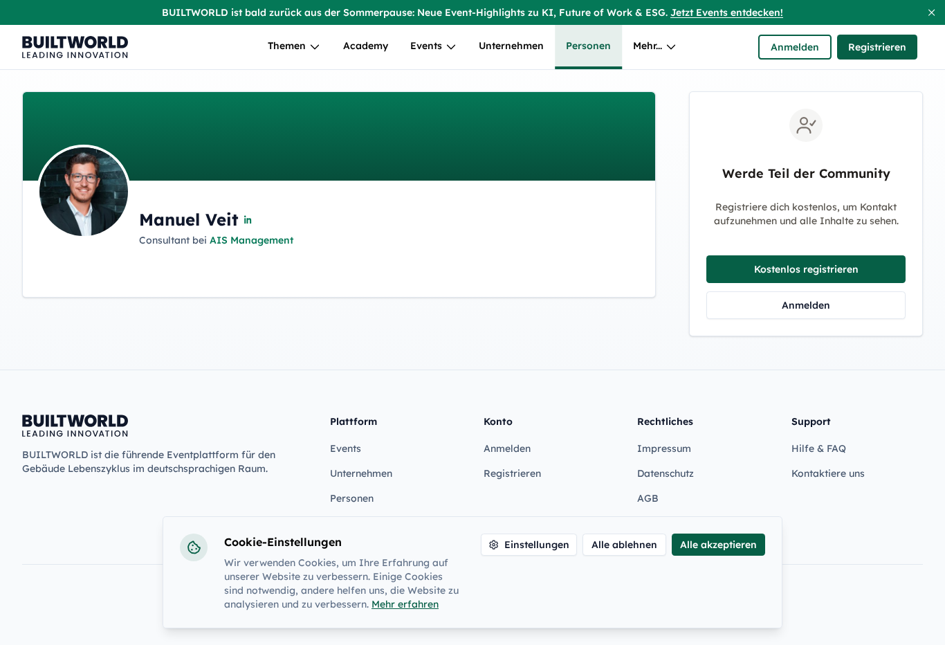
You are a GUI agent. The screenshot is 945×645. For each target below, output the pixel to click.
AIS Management (251, 240)
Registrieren (877, 47)
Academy (365, 45)
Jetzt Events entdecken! (726, 12)
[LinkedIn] (248, 219)
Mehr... (647, 45)
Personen (588, 45)
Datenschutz (665, 473)
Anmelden (795, 47)
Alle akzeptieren (718, 544)
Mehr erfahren (405, 604)
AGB (648, 498)
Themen (287, 45)
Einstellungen (536, 544)
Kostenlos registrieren (806, 269)
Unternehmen (511, 45)
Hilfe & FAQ (818, 448)
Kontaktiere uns (828, 473)
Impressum (664, 448)
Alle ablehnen (624, 544)
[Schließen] (931, 12)
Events (426, 45)
